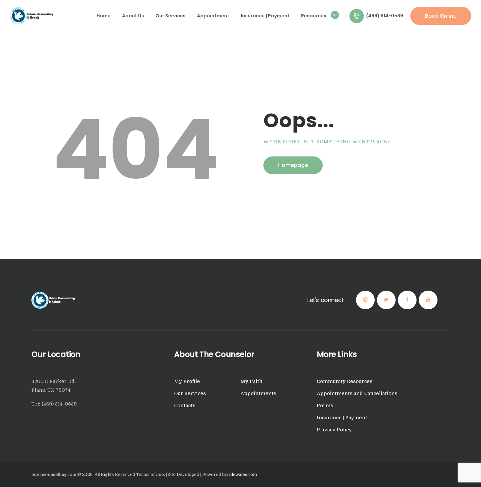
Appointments (258, 393)
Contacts (184, 405)
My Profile (187, 381)
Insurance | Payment (342, 418)
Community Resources (344, 381)
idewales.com (243, 474)
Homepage (293, 165)
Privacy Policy (334, 430)
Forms (325, 405)
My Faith (251, 381)
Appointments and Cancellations (357, 393)
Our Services (190, 393)
